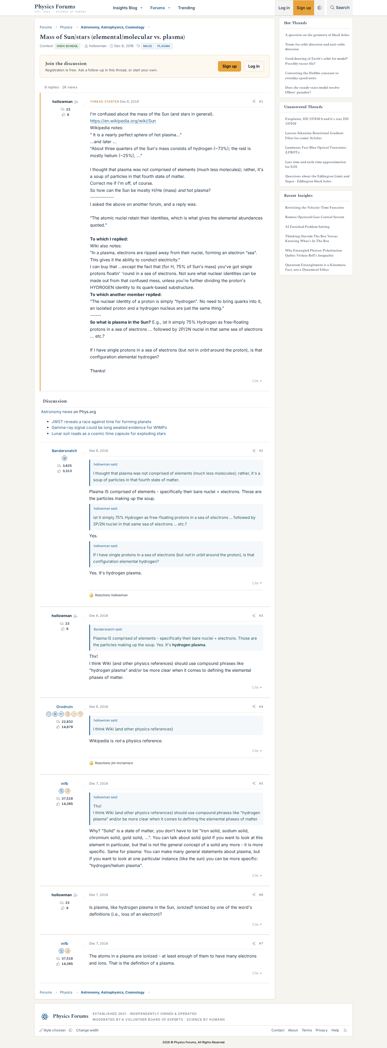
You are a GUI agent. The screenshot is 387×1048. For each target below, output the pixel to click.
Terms (307, 1030)
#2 (261, 451)
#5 (261, 783)
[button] (142, 7)
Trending (186, 7)
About (293, 1030)
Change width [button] (87, 1030)
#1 (261, 101)
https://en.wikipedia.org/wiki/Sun (123, 120)
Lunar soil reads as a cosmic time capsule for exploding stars (109, 433)
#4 (261, 707)
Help (335, 1030)
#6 (261, 895)
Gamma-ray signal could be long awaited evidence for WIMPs (109, 427)
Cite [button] (255, 381)
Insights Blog (125, 7)
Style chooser (55, 1030)
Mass (147, 46)
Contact (277, 1030)
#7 (261, 943)
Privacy (322, 1030)
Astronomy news (56, 411)
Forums (157, 7)
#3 (261, 616)
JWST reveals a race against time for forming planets (101, 421)
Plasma (163, 46)
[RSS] (345, 1030)
